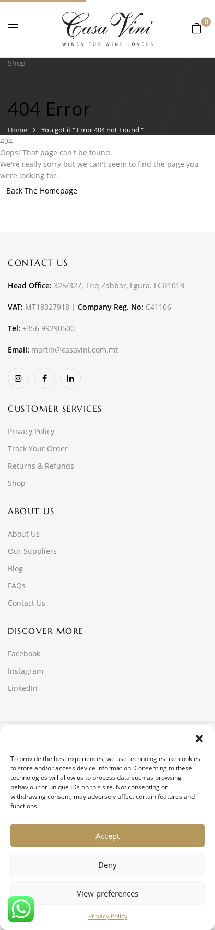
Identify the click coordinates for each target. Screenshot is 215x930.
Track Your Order (38, 448)
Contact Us (26, 603)
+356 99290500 (48, 328)
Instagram (25, 671)
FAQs (17, 586)
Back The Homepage (41, 191)
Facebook (24, 654)
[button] (199, 738)
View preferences (107, 893)
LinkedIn (23, 688)
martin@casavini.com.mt (74, 350)
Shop (17, 483)
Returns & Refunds (41, 466)
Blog (15, 568)
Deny (107, 864)
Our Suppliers (32, 551)
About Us (24, 534)
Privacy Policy (107, 916)
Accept (107, 836)
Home (17, 129)
